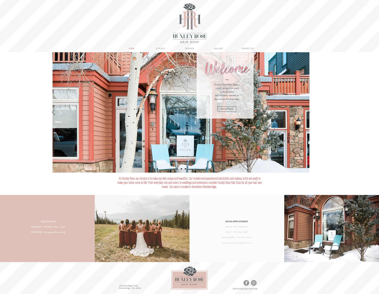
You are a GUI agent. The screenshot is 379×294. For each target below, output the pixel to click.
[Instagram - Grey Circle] (254, 283)
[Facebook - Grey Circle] (246, 283)
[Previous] (53, 112)
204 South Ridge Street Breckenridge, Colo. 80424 (130, 287)
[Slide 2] (181, 168)
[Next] (308, 112)
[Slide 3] (185, 168)
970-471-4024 (244, 237)
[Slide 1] (177, 169)
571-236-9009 (240, 232)
